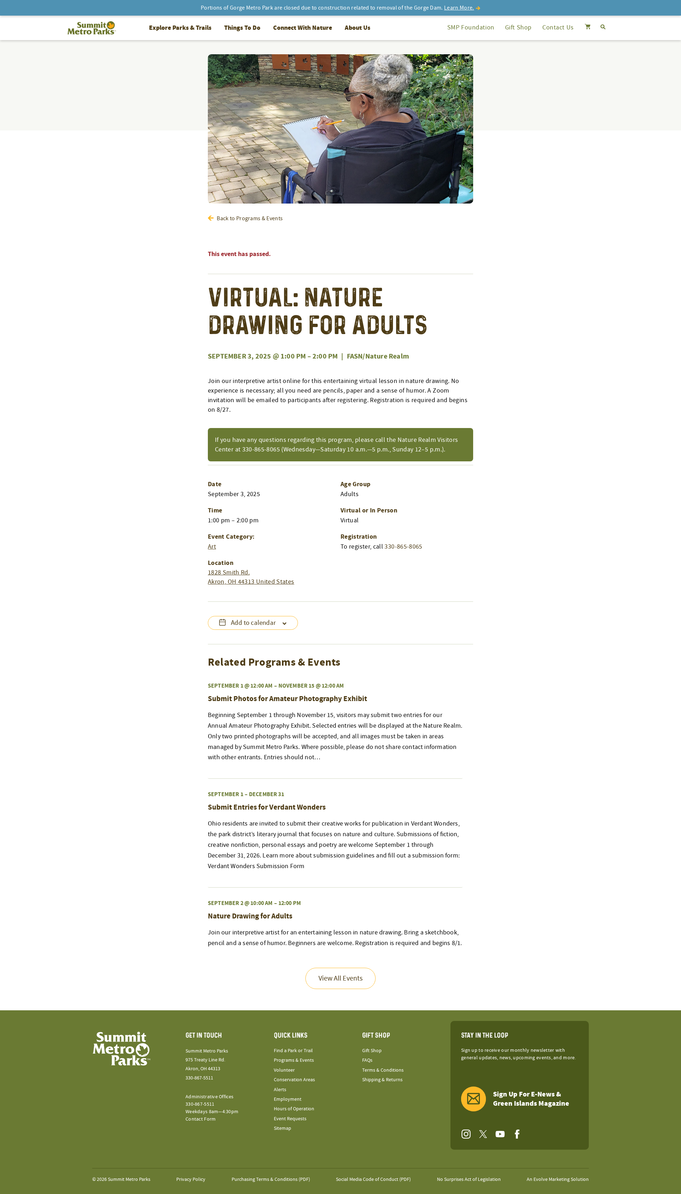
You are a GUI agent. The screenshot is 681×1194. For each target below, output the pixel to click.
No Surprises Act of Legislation (469, 1179)
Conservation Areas (294, 1080)
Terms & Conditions (383, 1070)
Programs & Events (294, 1060)
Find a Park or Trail (293, 1051)
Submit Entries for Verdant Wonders (267, 807)
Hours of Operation (294, 1109)
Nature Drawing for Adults (250, 916)
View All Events (340, 978)
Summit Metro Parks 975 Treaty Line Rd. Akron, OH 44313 (207, 1060)
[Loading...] (588, 27)
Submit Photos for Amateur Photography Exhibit (287, 699)
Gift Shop (518, 27)
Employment (287, 1099)
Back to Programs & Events (250, 218)
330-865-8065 (403, 547)
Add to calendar (253, 622)
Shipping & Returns (382, 1080)
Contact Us (558, 27)
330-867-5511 (199, 1078)
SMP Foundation (470, 27)
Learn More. (459, 7)
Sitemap (282, 1128)
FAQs (367, 1060)
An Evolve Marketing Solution (558, 1179)
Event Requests (290, 1119)
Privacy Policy (190, 1179)
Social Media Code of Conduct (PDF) (373, 1179)
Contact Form (201, 1119)
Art (212, 547)
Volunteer (284, 1070)
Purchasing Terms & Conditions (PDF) (271, 1179)
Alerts (280, 1090)
